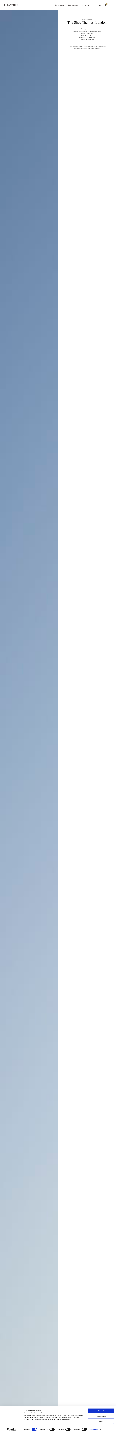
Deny (100, 1421)
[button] (99, 5)
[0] (105, 5)
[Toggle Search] (94, 5)
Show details (94, 1429)
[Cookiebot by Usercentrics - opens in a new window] (12, 1429)
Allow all (101, 1411)
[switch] (52, 1429)
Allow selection (101, 1416)
